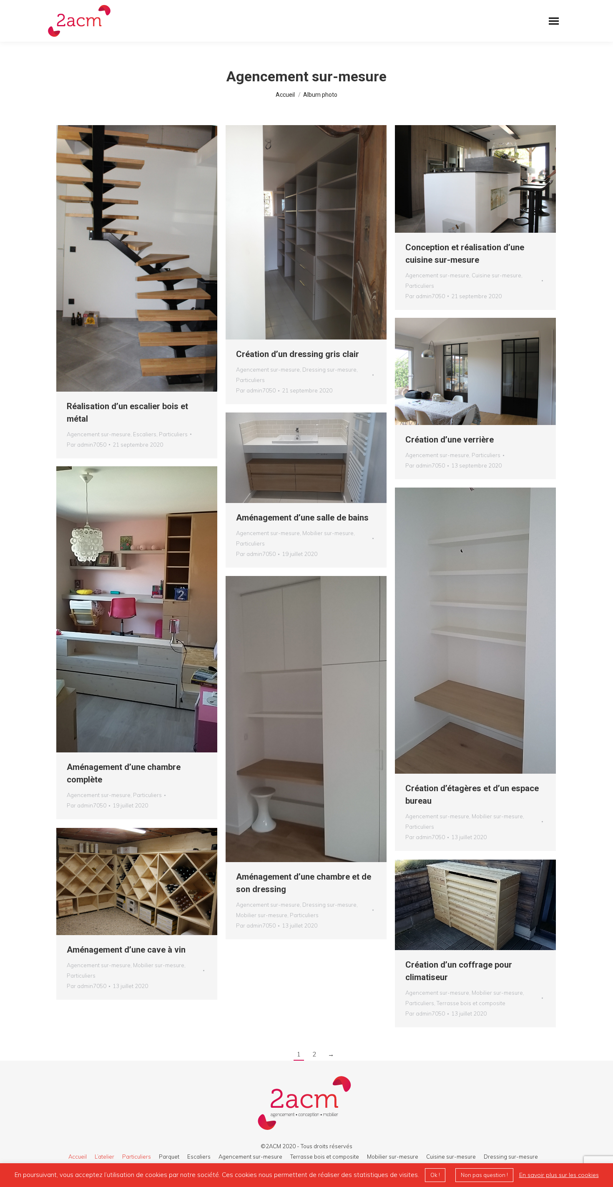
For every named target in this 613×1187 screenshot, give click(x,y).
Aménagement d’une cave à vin (126, 950)
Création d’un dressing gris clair (297, 354)
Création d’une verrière (449, 440)
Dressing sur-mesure (329, 369)
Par (86, 444)
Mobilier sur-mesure (328, 533)
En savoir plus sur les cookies (559, 1175)
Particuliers (173, 434)
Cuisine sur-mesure (496, 275)
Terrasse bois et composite (471, 1003)
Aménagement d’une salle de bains (302, 518)
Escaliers (144, 434)
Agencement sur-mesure (99, 434)
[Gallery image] (136, 258)
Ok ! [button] (435, 1175)
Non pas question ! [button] (484, 1175)
